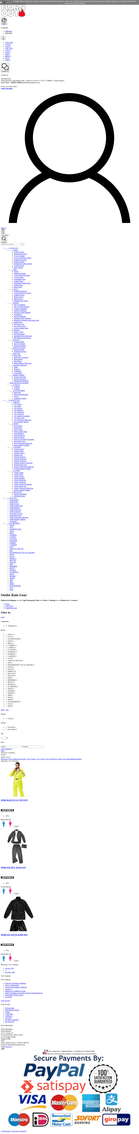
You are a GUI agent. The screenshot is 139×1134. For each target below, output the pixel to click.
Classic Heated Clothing (22, 490)
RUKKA (13, 570)
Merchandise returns (12, 1010)
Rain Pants (17, 361)
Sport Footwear (19, 437)
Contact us (8, 1047)
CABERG (13, 535)
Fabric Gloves (19, 297)
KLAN (12, 556)
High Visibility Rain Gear (22, 363)
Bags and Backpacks (21, 394)
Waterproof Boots (20, 346)
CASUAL (15, 385)
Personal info (9, 1008)
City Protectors (19, 412)
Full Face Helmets (20, 310)
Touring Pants (18, 451)
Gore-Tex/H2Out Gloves (22, 293)
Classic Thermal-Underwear (23, 488)
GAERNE (13, 545)
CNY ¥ (7, 50)
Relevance (4, 759)
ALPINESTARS (15, 529)
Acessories (13, 521)
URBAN (14, 402)
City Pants (17, 406)
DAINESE (13, 541)
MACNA (13, 560)
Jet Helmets (18, 314)
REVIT (12, 568)
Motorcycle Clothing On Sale (15, 991)
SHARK (13, 576)
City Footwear (19, 414)
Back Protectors (19, 334)
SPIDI (12, 584)
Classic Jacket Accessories (23, 484)
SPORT (14, 424)
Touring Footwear (20, 461)
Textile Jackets (19, 266)
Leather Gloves (19, 295)
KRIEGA (13, 558)
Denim (16, 271)
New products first (15, 759)
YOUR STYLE (12, 400)
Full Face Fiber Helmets (22, 312)
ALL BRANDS (12, 523)
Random (78, 759)
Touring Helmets (19, 457)
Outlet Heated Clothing (18, 519)
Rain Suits (17, 355)
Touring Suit (18, 455)
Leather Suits (16, 322)
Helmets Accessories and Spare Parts (26, 320)
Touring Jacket (19, 449)
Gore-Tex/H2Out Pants (22, 275)
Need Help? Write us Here (14, 995)
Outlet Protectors (15, 510)
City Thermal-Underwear (22, 420)
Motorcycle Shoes (17, 348)
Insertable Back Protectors (23, 336)
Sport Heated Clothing (21, 445)
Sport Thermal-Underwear (23, 443)
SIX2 (11, 582)
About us (8, 989)
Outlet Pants (14, 502)
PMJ (11, 564)
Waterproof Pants (20, 273)
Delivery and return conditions (15, 983)
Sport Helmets (19, 433)
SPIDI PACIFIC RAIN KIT (13, 867)
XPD (11, 590)
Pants (13, 269)
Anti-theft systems (20, 398)
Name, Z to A (36, 759)
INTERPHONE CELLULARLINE (22, 553)
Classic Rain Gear (20, 486)
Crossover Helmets (20, 309)
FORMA (13, 543)
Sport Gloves (18, 430)
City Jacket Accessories (22, 416)
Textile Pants (18, 285)
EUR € (7, 52)
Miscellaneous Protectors (22, 338)
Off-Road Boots (19, 496)
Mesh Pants (18, 287)
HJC (11, 551)
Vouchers (8, 1018)
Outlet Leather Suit (16, 506)
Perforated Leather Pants (22, 283)
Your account (5, 1001)
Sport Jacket (18, 426)
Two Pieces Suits (20, 326)
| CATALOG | (11, 248)
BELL (12, 533)
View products (6, 749)
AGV (11, 527)
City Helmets (18, 410)
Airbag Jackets (19, 252)
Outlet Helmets (15, 508)
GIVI (11, 547)
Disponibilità (71, 759)
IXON (12, 555)
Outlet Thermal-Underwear (19, 517)
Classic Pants (18, 474)
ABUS (12, 525)
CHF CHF (9, 48)
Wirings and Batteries (21, 381)
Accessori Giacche (16, 514)
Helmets (14, 303)
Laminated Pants (19, 279)
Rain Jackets (18, 359)
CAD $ (7, 46)
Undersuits (17, 371)
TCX (11, 588)
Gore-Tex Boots (19, 344)
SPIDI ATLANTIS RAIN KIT (14, 935)
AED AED (9, 42)
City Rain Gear (19, 418)
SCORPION (14, 572)
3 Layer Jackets (19, 256)
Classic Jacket (18, 473)
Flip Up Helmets (19, 305)
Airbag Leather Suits (21, 328)
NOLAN (13, 562)
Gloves (14, 289)
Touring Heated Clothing (22, 469)
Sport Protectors (19, 435)
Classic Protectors (20, 480)
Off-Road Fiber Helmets (22, 318)
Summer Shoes (19, 350)
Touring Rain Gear (20, 465)
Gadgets (17, 389)
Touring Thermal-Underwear (24, 467)
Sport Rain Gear (19, 441)
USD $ (7, 60)
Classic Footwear (20, 482)
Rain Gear (15, 353)
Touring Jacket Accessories (23, 463)
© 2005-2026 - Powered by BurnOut (13, 1131)
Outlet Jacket (14, 500)
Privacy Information (12, 985)
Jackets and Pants (20, 377)
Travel (16, 396)
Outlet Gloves (14, 504)
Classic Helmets (19, 478)
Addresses (8, 1016)
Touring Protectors (20, 459)
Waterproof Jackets (20, 254)
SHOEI (12, 578)
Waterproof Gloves (20, 291)
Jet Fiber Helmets (20, 316)
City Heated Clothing (21, 422)
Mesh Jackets (18, 268)
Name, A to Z (26, 759)
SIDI (11, 580)
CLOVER (13, 539)
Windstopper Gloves (21, 301)
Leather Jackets (19, 262)
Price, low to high (47, 759)
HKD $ (7, 56)
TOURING (15, 447)
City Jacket (18, 404)
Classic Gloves (19, 476)
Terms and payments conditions (16, 987)
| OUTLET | (11, 498)
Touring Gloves (19, 453)
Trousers (17, 369)
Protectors (15, 330)
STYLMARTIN (15, 586)
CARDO (13, 537)
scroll (3, 1049)
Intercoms (17, 392)
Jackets (14, 250)
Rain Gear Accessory (21, 357)
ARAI (12, 531)
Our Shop (8, 997)
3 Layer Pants (18, 277)
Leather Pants (18, 281)
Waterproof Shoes (20, 351)
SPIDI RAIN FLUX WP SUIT (14, 800)
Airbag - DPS (18, 332)
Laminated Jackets (20, 260)
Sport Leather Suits (20, 432)
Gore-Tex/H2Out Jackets (22, 258)
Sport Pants (18, 428)
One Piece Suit (19, 324)
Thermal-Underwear (18, 365)
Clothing (17, 387)
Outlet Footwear (15, 512)
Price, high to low (60, 759)
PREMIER (13, 566)
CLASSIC (15, 471)
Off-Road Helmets (20, 494)
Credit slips (9, 1014)
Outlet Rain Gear (15, 515)
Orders (7, 1012)
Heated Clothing (17, 375)
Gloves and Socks (20, 379)
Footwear (15, 340)
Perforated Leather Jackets (23, 264)
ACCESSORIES (17, 391)
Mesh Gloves (18, 299)
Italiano (9, 31)
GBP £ (7, 54)
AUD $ (7, 44)
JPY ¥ (7, 58)
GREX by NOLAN (16, 549)
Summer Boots (19, 342)
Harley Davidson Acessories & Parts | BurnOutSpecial (23, 993)
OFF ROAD (16, 492)
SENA (12, 574)
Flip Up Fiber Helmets (21, 307)
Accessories (18, 373)
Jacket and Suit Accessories (19, 383)
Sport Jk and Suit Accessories (24, 439)
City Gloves (18, 408)
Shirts (16, 367)
